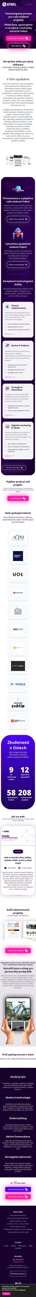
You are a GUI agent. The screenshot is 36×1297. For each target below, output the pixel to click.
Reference (22, 1246)
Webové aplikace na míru (18, 1221)
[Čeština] (16, 1283)
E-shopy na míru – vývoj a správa (18, 1224)
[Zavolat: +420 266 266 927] (27, 4)
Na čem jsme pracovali (16, 1189)
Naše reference (16, 46)
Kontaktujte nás (16, 498)
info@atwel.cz (18, 1262)
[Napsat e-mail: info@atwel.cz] (30, 4)
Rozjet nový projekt (16, 265)
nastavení (22, 1290)
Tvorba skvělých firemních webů (18, 1232)
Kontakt (18, 1248)
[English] (19, 1283)
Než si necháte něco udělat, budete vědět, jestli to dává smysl (18, 860)
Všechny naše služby (13, 468)
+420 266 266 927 (18, 1259)
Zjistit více (8, 334)
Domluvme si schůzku (16, 38)
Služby (13, 1246)
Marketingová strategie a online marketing (18, 1229)
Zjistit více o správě (16, 219)
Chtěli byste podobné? (16, 951)
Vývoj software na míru (18, 1226)
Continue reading (21, 889)
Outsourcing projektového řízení (18, 1218)
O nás (6, 1246)
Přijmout (6, 1294)
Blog (30, 1246)
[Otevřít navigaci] (33, 4)
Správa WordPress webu (18, 1215)
